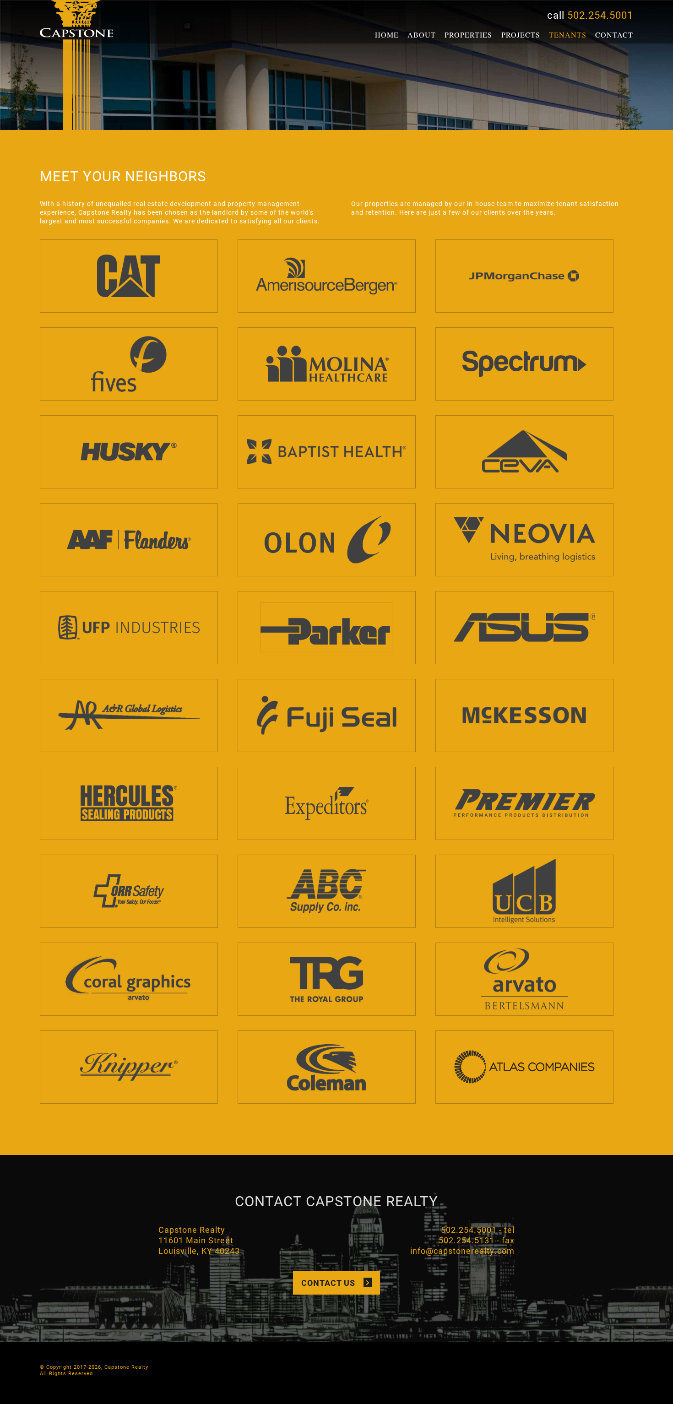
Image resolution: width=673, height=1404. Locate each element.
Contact (614, 34)
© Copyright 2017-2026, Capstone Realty (94, 1366)
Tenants (567, 34)
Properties (468, 34)
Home (387, 34)
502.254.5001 (600, 15)
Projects (520, 34)
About (421, 34)
